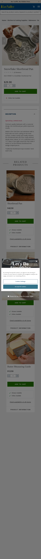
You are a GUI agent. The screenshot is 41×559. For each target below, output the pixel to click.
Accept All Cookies (20, 286)
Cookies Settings (20, 281)
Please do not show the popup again (21, 296)
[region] (20, 279)
